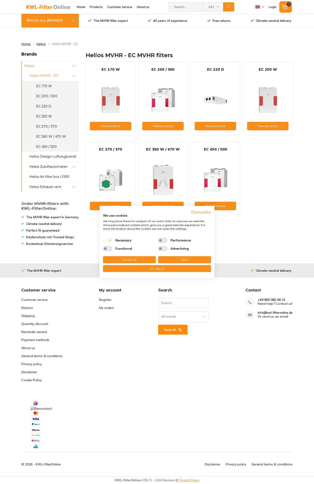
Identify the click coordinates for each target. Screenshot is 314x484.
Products (96, 7)
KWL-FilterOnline (48, 464)
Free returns (222, 21)
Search (228, 6)
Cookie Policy (31, 380)
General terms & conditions (42, 356)
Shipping (28, 316)
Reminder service (34, 332)
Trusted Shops (189, 480)
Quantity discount (34, 324)
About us (143, 7)
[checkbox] (107, 240)
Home (81, 7)
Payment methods (35, 340)
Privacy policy (31, 364)
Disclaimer (29, 372)
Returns (27, 308)
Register (105, 300)
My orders (106, 308)
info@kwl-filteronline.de (275, 313)
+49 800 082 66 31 (271, 300)
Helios (41, 44)
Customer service (119, 7)
